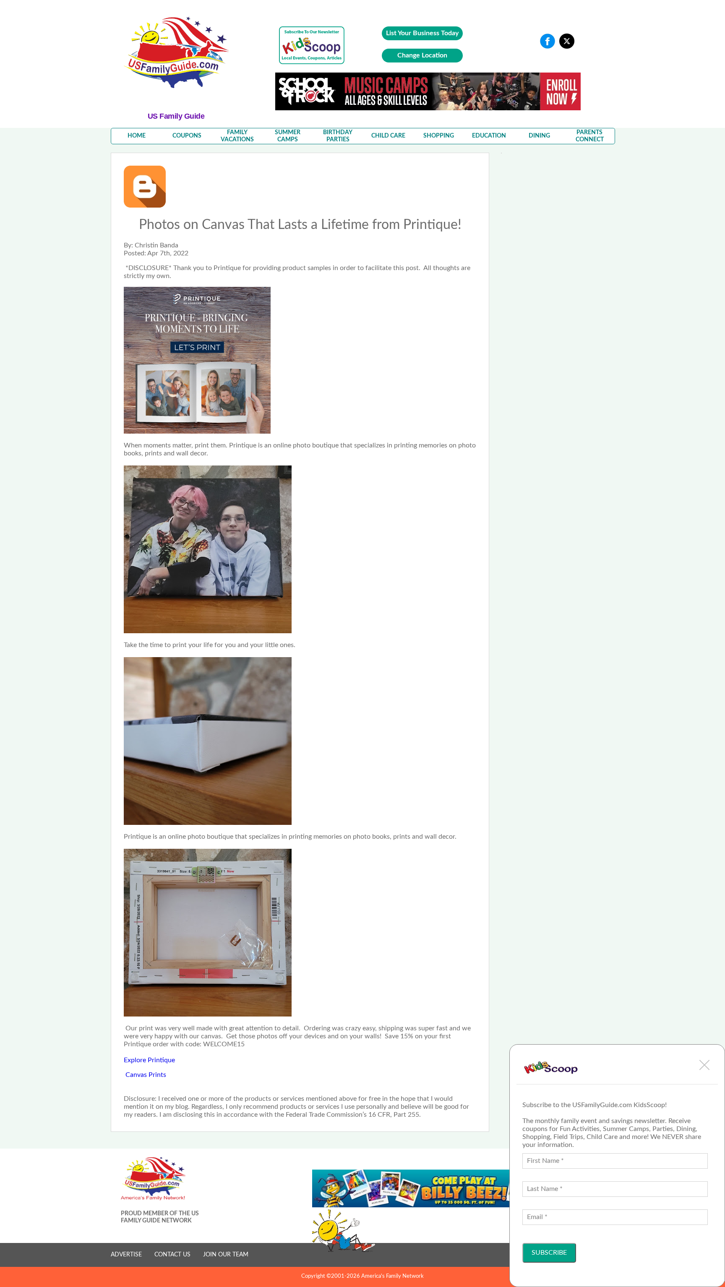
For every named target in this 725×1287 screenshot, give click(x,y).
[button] (704, 1064)
